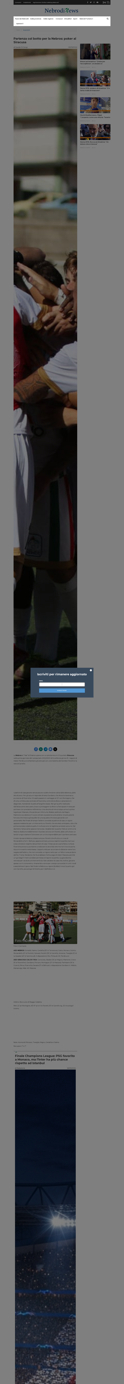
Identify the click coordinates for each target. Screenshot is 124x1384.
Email (41, 681)
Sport (75, 19)
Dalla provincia (35, 19)
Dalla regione (48, 19)
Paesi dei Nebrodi (21, 19)
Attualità (67, 19)
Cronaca (59, 19)
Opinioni (19, 24)
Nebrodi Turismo (86, 19)
